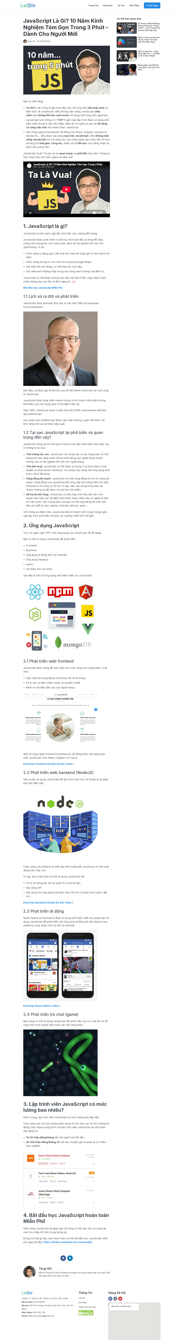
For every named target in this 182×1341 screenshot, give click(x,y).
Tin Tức (121, 5)
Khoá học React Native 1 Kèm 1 (41, 1005)
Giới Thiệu (134, 5)
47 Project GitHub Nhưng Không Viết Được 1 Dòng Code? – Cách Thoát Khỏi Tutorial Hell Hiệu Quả (149, 26)
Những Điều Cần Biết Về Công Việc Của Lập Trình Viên (149, 67)
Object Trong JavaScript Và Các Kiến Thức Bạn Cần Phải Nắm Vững (148, 39)
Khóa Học (108, 5)
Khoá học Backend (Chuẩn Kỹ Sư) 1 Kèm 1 (48, 902)
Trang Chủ (93, 5)
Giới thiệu (83, 1302)
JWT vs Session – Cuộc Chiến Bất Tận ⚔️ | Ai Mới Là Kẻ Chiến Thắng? (149, 53)
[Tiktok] (115, 1299)
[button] (63, 1258)
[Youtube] (120, 1299)
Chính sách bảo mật (87, 1307)
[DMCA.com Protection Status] (86, 1314)
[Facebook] (110, 1299)
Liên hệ (82, 1298)
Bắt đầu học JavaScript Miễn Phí (42, 287)
